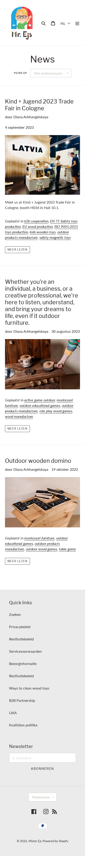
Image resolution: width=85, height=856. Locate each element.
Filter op (20, 73)
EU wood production (37, 226)
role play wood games (55, 411)
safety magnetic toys (55, 237)
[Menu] (77, 23)
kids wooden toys (43, 232)
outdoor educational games (40, 405)
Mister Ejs (35, 841)
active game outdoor (39, 400)
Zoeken (15, 614)
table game (67, 549)
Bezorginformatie (22, 663)
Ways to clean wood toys (29, 688)
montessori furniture (39, 538)
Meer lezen (17, 249)
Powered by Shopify (55, 841)
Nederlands (41, 797)
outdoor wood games (41, 549)
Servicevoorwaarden (25, 651)
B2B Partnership (22, 700)
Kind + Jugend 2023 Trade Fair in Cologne (39, 105)
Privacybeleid (19, 626)
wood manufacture (19, 416)
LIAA (13, 712)
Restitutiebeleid (21, 639)
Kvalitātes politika (23, 725)
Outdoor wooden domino (38, 460)
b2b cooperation (36, 221)
